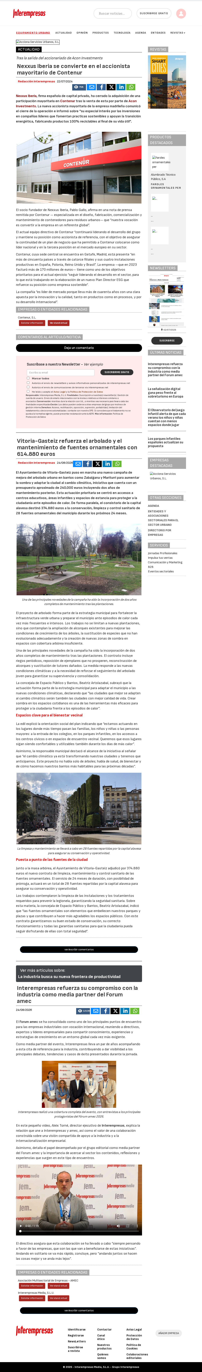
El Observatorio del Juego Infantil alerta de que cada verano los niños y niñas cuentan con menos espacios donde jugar (167, 417)
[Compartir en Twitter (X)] (111, 87)
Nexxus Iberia (26, 96)
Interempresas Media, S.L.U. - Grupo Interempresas (107, 1367)
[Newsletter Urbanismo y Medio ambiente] (167, 300)
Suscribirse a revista (75, 1349)
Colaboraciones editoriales (137, 1356)
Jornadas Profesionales (162, 553)
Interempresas (113, 1125)
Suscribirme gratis (117, 372)
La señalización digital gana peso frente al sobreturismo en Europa (165, 392)
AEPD (91, 414)
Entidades (158, 32)
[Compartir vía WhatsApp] (130, 87)
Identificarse (77, 1329)
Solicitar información (32, 322)
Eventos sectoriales (161, 571)
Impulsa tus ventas (160, 558)
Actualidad (63, 32)
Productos (101, 32)
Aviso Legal (59, 391)
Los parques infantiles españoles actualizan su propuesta (165, 442)
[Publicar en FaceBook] (101, 87)
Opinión (82, 32)
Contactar (104, 1329)
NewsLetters (77, 1341)
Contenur (67, 101)
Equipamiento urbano (33, 32)
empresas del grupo (101, 404)
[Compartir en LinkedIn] (120, 87)
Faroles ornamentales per (166, 186)
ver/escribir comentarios (79, 949)
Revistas (176, 32)
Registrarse (76, 1335)
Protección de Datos (134, 1337)
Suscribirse (167, 340)
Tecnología (122, 32)
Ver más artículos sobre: (42, 970)
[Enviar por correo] (91, 87)
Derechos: (46, 407)
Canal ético (101, 1337)
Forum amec (28, 1022)
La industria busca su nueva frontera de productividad (69, 976)
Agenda (140, 32)
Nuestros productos (104, 1346)
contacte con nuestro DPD (80, 410)
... (152, 220)
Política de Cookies (133, 1346)
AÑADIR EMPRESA (168, 1333)
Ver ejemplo (93, 364)
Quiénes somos (102, 1356)
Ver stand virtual (58, 322)
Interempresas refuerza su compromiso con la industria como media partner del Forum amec (165, 369)
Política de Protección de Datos (86, 391)
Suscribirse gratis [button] (154, 13)
